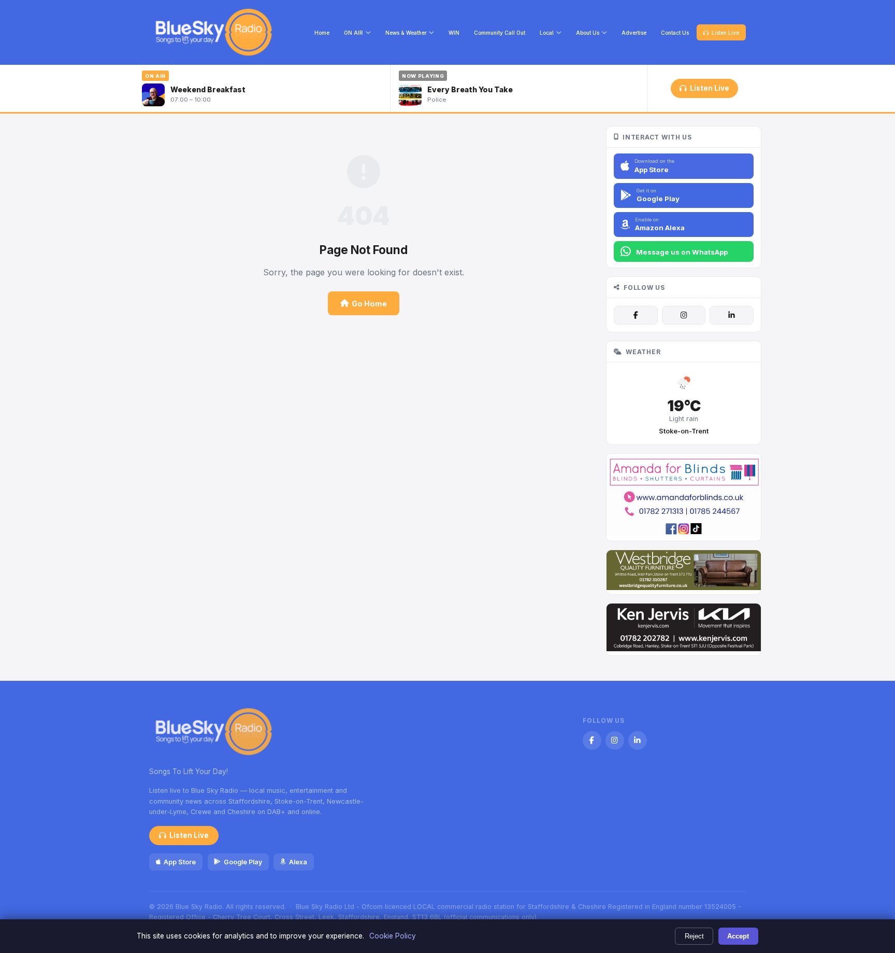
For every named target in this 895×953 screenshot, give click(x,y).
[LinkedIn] (731, 315)
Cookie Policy (392, 936)
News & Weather (406, 33)
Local (547, 33)
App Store (180, 862)
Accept (738, 936)
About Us (587, 33)
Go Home (369, 303)
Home (321, 33)
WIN (454, 33)
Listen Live (725, 33)
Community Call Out (499, 33)
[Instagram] (683, 315)
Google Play (243, 862)
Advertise (634, 33)
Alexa (298, 862)
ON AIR (353, 33)
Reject (694, 936)
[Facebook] (635, 315)
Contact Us (675, 33)
